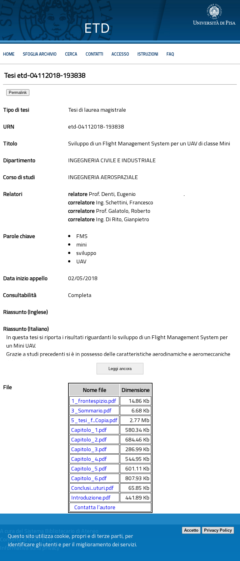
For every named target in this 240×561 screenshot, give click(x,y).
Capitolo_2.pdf (89, 439)
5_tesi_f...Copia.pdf (94, 420)
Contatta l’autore (94, 507)
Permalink (18, 92)
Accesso (120, 54)
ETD (97, 28)
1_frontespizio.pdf (93, 401)
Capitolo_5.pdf (89, 468)
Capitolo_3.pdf (89, 449)
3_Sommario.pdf (91, 410)
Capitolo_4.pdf (89, 459)
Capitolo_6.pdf (89, 478)
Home (8, 54)
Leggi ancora (120, 368)
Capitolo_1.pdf (89, 430)
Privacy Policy (218, 530)
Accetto (191, 530)
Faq (170, 54)
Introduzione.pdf (91, 497)
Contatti (94, 54)
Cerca (71, 54)
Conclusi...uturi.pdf (92, 488)
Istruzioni (148, 54)
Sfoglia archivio (40, 54)
